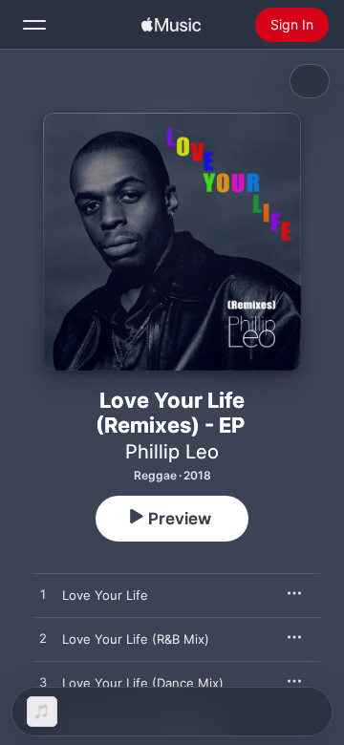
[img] (171, 24)
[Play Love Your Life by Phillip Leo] (43, 595)
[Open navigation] (34, 25)
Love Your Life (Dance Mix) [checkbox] (143, 683)
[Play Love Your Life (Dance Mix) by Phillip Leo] (43, 683)
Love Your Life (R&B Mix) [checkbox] (135, 639)
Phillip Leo (172, 451)
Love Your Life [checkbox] (105, 595)
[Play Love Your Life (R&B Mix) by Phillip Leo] (43, 639)
